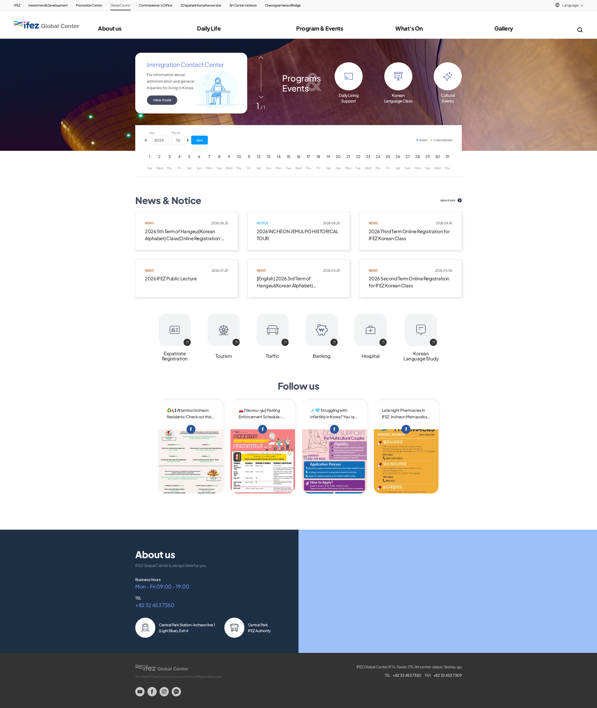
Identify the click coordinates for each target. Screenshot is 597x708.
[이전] (145, 140)
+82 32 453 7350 (154, 605)
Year (152, 133)
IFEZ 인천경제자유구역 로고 (46, 24)
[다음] (188, 140)
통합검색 (580, 29)
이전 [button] (261, 57)
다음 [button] (261, 97)
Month (175, 133)
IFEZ (17, 5)
